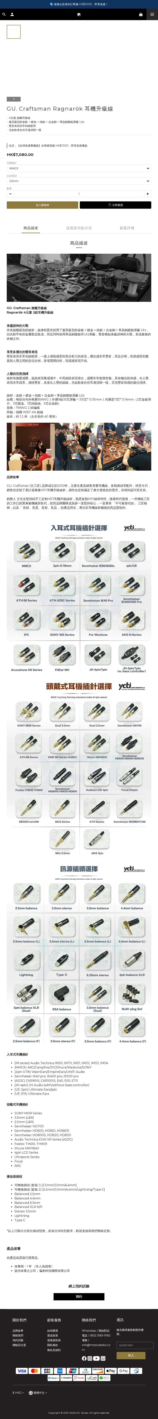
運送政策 (52, 1335)
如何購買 (52, 1330)
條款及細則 (54, 1350)
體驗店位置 (19, 1345)
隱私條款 (52, 1345)
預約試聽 (18, 1340)
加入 (131, 1355)
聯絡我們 (18, 1335)
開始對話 (104, 1330)
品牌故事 (18, 1330)
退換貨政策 (54, 1340)
